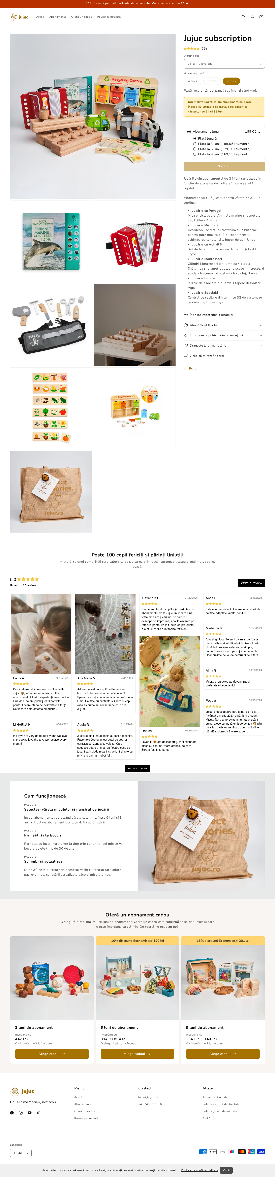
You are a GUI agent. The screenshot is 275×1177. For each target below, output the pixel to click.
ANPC (207, 1118)
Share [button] (192, 368)
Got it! (226, 1170)
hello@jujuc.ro (148, 1097)
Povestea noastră (86, 1118)
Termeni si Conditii (215, 1097)
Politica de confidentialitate (199, 1170)
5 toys (214, 82)
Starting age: (192, 56)
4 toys (194, 82)
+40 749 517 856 (150, 1104)
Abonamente (83, 1104)
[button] (243, 17)
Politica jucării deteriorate (220, 1111)
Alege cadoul (49, 1054)
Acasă (78, 1097)
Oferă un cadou (84, 1111)
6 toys (233, 82)
